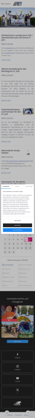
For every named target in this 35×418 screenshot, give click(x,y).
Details (17, 186)
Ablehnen (17, 220)
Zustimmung (6, 186)
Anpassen (17, 225)
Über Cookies (29, 186)
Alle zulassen (17, 230)
